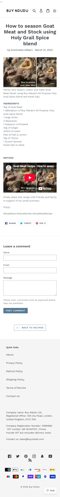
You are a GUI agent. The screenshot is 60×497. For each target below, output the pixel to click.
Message (7, 278)
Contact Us (13, 396)
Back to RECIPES (32, 327)
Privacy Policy (14, 363)
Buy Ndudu (34, 487)
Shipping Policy (15, 379)
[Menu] (54, 10)
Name (6, 252)
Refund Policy (14, 371)
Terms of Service (16, 387)
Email (6, 265)
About (10, 354)
